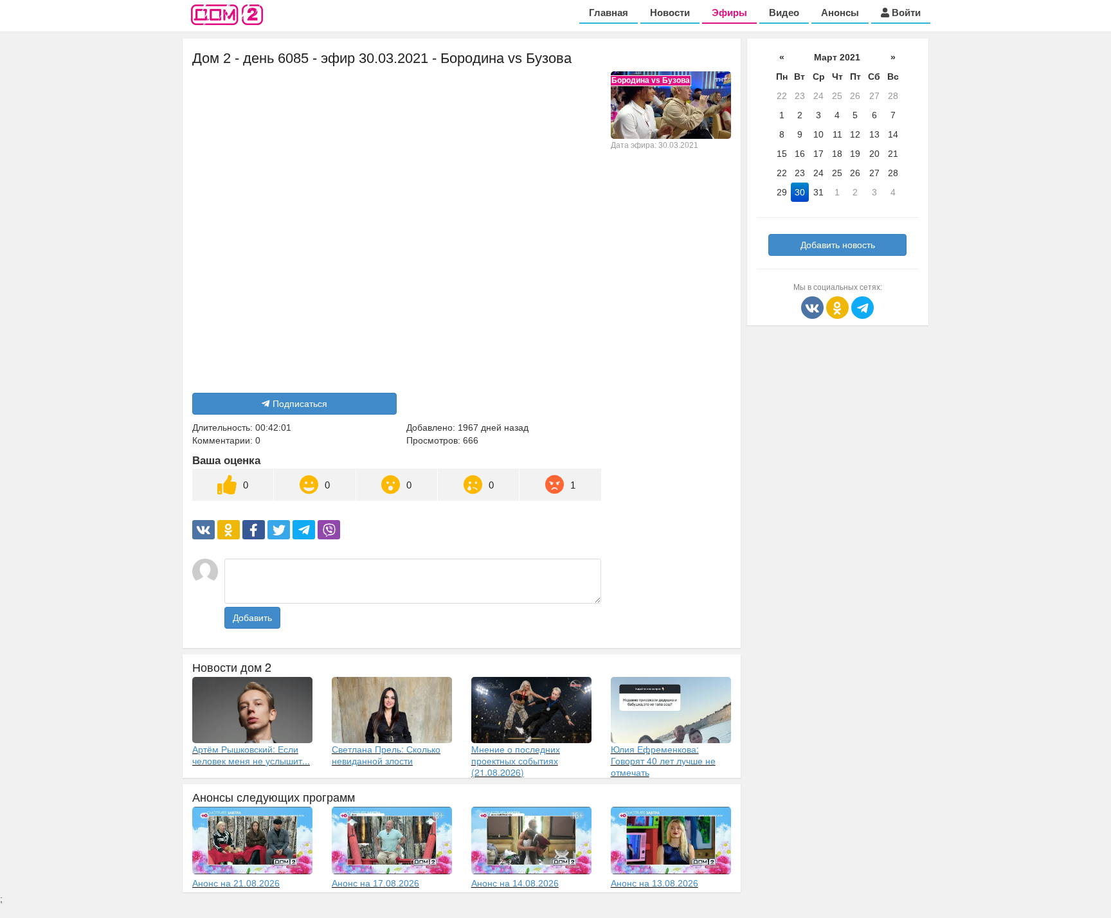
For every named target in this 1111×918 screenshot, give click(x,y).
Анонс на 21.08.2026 (236, 883)
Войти (905, 12)
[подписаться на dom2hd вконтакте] (813, 307)
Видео (784, 12)
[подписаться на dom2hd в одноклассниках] (838, 307)
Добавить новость (837, 245)
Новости (670, 12)
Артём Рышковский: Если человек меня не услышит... (251, 754)
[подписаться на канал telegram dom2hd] (862, 307)
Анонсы (840, 12)
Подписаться (300, 404)
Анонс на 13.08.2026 (654, 883)
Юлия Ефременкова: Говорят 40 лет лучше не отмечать (663, 760)
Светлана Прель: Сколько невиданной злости (386, 754)
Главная (608, 12)
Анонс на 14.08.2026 (515, 883)
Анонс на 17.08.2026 (375, 883)
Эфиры (729, 12)
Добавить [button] (252, 618)
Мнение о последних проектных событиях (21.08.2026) (515, 760)
